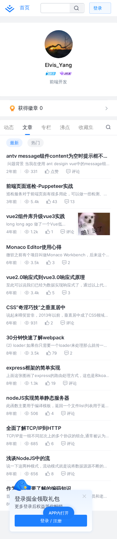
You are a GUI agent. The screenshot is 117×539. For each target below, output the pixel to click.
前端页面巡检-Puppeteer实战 (39, 186)
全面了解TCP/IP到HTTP (33, 428)
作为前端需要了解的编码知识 (38, 488)
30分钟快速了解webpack (35, 337)
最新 (14, 142)
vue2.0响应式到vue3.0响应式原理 (45, 277)
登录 (97, 8)
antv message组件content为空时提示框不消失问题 (57, 156)
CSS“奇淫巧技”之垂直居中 (36, 307)
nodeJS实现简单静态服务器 (37, 398)
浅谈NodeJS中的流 (28, 458)
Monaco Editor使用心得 (33, 247)
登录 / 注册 (51, 520)
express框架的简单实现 (33, 368)
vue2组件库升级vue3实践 (35, 216)
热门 (35, 142)
